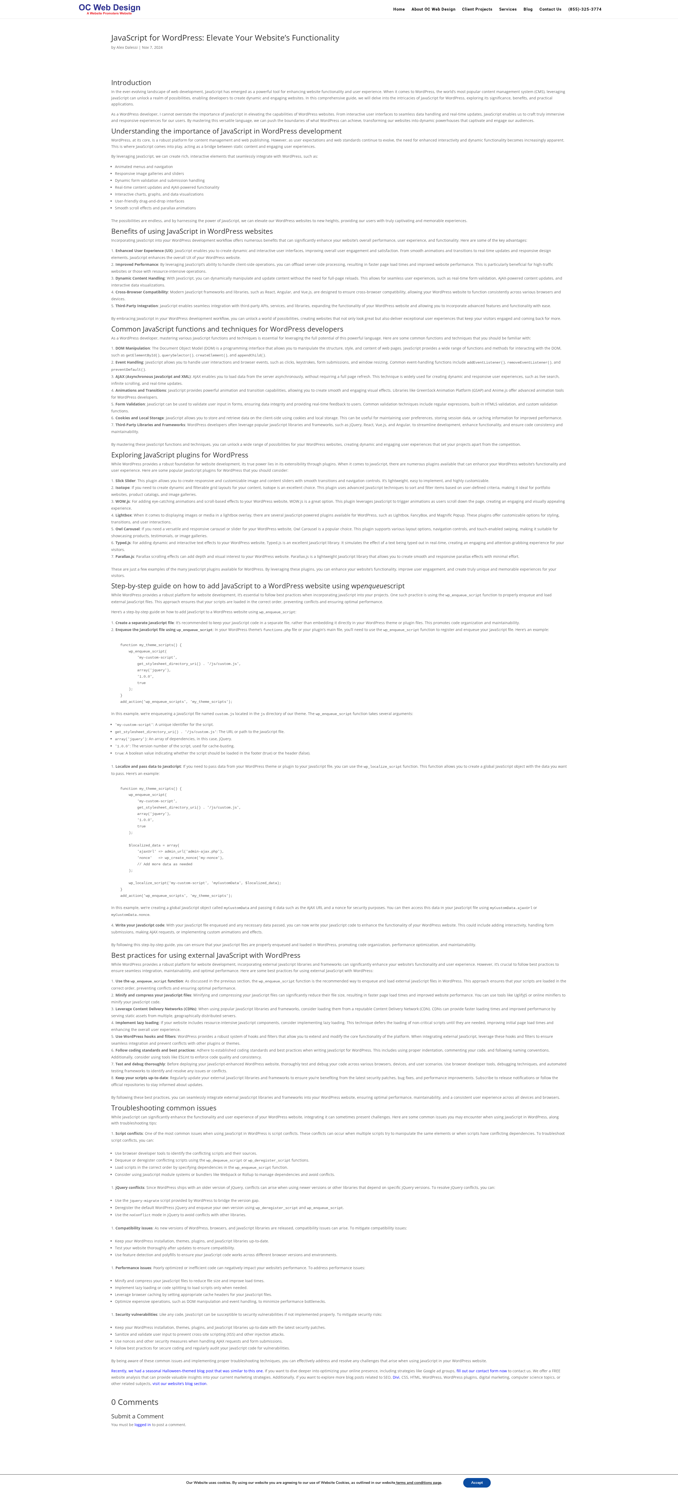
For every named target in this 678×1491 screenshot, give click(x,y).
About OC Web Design (434, 9)
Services (508, 9)
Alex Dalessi (127, 47)
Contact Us (550, 9)
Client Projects (477, 9)
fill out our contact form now (482, 1370)
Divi (396, 1377)
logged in (143, 1424)
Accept (477, 1482)
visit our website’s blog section (180, 1383)
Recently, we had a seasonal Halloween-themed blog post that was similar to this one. (187, 1370)
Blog (528, 9)
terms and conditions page (418, 1482)
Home (399, 9)
